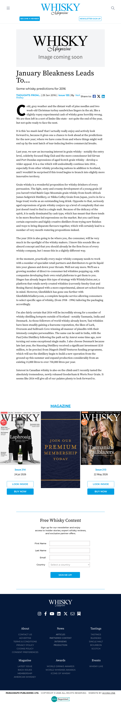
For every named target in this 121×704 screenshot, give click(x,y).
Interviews (60, 641)
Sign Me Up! (65, 575)
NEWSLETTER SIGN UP (90, 19)
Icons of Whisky (60, 673)
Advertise (25, 638)
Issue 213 (100, 469)
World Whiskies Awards (61, 669)
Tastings (96, 634)
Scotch (95, 648)
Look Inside (20, 484)
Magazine (60, 406)
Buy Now (20, 491)
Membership (25, 673)
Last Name (40, 550)
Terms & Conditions (25, 641)
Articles (60, 634)
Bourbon (96, 645)
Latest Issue (25, 666)
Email (43, 557)
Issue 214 (20, 469)
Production (60, 645)
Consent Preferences (25, 652)
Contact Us (25, 634)
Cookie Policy (25, 648)
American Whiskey (25, 677)
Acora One (108, 693)
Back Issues (25, 669)
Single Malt (96, 641)
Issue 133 (63, 95)
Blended (96, 638)
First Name (40, 543)
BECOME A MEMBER (29, 19)
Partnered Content (61, 638)
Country (41, 564)
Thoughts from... (29, 95)
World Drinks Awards (60, 666)
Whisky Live (96, 666)
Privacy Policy (25, 645)
